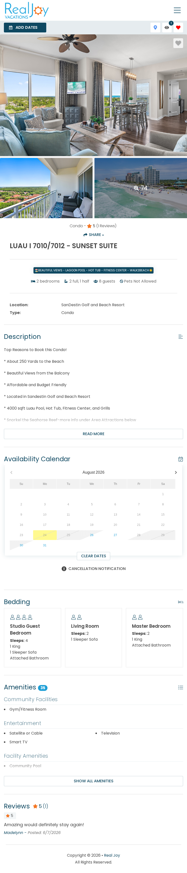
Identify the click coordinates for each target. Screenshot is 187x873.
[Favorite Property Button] (178, 43)
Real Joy (112, 855)
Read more (93, 434)
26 (92, 535)
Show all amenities (93, 781)
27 (115, 535)
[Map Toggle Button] (155, 27)
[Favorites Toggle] (178, 27)
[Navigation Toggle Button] (177, 10)
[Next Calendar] (175, 472)
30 (21, 545)
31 (45, 545)
